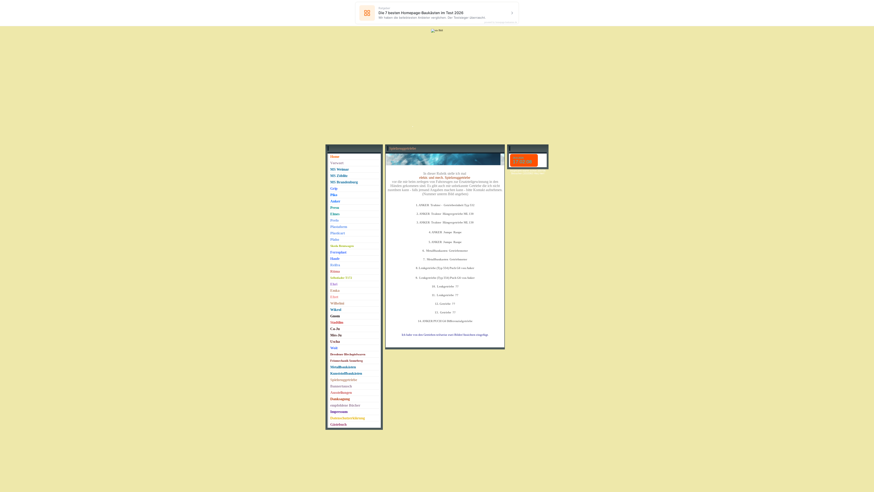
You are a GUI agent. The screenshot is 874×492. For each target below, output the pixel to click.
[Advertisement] (437, 72)
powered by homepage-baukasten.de (500, 22)
